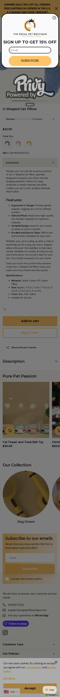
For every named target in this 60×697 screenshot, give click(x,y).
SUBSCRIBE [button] (30, 61)
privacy (30, 104)
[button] (54, 18)
